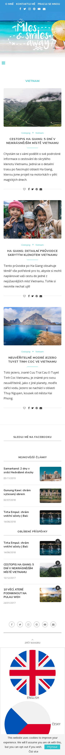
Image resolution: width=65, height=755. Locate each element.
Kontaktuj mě (25, 4)
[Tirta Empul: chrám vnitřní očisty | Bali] (50, 517)
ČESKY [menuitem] (56, 724)
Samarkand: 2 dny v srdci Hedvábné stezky (18, 470)
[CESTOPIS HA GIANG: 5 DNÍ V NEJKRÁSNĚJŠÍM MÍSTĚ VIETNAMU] (32, 107)
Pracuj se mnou (49, 4)
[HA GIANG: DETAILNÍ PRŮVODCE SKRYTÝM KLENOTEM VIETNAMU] (32, 219)
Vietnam (40, 133)
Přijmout (52, 747)
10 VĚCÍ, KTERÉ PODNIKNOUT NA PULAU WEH (15, 593)
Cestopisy (26, 133)
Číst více (33, 751)
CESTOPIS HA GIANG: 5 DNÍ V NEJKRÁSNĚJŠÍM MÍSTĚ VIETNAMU (32, 141)
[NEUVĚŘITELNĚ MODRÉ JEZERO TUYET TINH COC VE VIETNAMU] (32, 326)
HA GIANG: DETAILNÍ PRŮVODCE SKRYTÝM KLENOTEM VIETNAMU (32, 253)
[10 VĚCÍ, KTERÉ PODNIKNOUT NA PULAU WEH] (50, 595)
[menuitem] (32, 674)
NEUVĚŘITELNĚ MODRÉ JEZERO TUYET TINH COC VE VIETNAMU (32, 360)
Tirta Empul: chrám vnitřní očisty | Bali (16, 514)
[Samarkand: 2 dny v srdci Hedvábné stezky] (50, 474)
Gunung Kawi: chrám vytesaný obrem (17, 492)
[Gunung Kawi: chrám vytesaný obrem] (50, 496)
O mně (9, 4)
